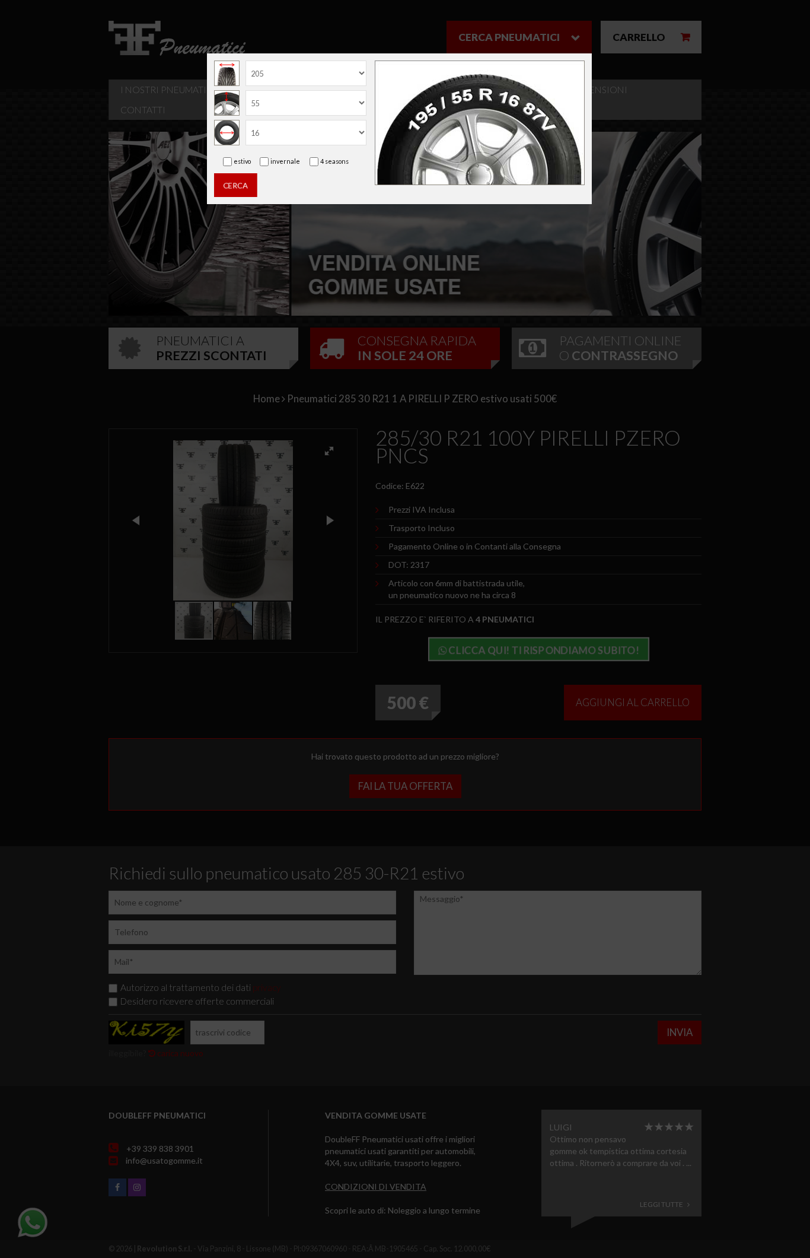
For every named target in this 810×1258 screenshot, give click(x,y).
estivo (242, 161)
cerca (235, 185)
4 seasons (334, 161)
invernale (285, 161)
